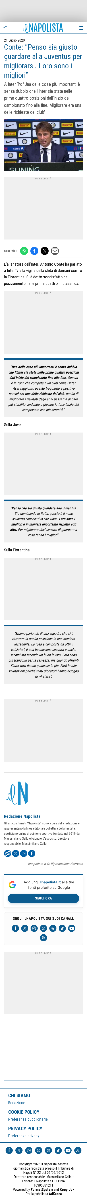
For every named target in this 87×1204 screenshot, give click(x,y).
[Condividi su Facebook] (34, 251)
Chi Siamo (19, 1095)
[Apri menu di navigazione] (81, 28)
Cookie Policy (24, 1112)
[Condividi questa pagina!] (5, 28)
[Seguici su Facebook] (15, 928)
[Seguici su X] (24, 928)
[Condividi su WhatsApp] (24, 251)
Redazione (16, 1102)
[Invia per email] (55, 251)
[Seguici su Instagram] (34, 928)
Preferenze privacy (23, 1135)
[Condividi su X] (45, 251)
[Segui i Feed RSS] (43, 937)
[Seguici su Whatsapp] (43, 928)
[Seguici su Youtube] (71, 928)
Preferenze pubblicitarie (28, 1119)
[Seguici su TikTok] (62, 928)
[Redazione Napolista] (17, 794)
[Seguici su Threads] (52, 928)
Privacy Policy (25, 1128)
